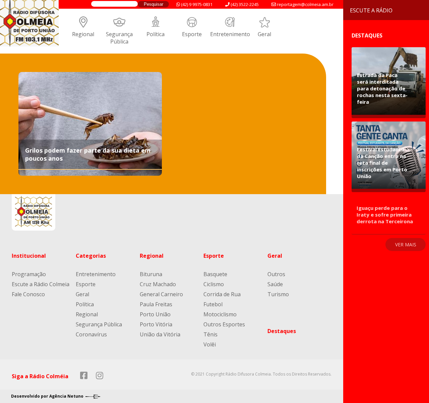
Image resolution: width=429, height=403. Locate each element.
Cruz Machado (158, 284)
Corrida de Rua (222, 294)
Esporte (192, 34)
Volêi (209, 344)
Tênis (210, 334)
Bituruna (151, 274)
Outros (276, 274)
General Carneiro (161, 294)
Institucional (29, 255)
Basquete (215, 274)
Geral (264, 34)
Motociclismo (220, 314)
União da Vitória (160, 334)
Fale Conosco (28, 294)
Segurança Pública (119, 37)
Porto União (155, 314)
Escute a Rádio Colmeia (40, 284)
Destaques (281, 331)
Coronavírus (91, 334)
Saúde (275, 284)
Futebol (213, 304)
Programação (29, 274)
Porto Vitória (156, 324)
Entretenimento (230, 34)
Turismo (278, 294)
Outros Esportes (224, 324)
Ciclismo (213, 284)
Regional (83, 34)
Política (155, 34)
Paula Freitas (156, 304)
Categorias (91, 255)
